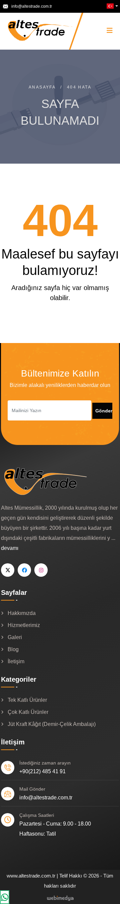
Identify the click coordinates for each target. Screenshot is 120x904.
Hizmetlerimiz (24, 625)
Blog (13, 649)
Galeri (15, 637)
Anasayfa (42, 87)
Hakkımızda (22, 613)
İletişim (16, 661)
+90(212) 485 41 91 (42, 771)
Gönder (103, 410)
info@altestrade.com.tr (31, 6)
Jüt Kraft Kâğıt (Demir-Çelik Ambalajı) (52, 724)
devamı (9, 548)
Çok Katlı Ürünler (28, 712)
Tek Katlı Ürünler (27, 700)
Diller (111, 6)
